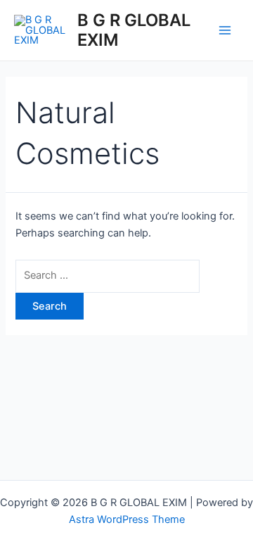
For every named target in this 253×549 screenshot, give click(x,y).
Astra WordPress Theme (127, 519)
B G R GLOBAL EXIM (133, 30)
